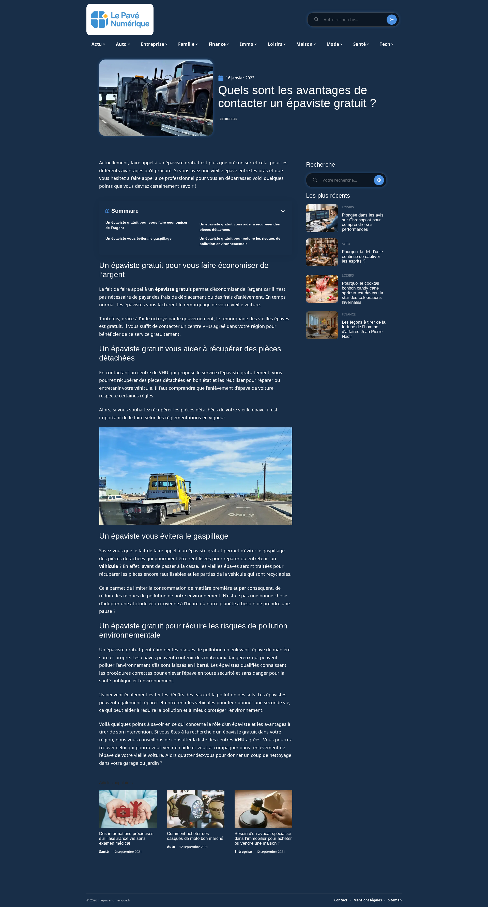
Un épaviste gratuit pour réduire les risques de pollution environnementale (240, 241)
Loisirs (348, 207)
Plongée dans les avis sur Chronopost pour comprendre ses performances (363, 222)
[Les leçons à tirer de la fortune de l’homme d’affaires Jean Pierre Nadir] (322, 325)
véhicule (109, 566)
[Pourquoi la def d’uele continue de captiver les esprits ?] (322, 252)
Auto (171, 846)
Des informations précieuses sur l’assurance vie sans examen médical (126, 838)
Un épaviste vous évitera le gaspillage (138, 238)
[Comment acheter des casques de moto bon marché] (196, 809)
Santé (104, 851)
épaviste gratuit (173, 289)
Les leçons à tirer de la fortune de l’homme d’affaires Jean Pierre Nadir (363, 329)
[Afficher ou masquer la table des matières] (212, 211)
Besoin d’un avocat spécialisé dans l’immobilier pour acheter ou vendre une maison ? (263, 838)
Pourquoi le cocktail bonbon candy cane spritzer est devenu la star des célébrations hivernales (362, 293)
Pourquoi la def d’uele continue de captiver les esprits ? (362, 256)
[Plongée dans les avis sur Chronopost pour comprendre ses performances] (322, 218)
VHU (240, 740)
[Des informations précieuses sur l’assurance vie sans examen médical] (128, 809)
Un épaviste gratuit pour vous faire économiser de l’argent (146, 225)
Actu (346, 243)
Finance (349, 314)
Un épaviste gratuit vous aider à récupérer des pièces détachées (240, 227)
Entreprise (228, 119)
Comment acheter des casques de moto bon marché (195, 836)
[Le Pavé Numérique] (119, 19)
